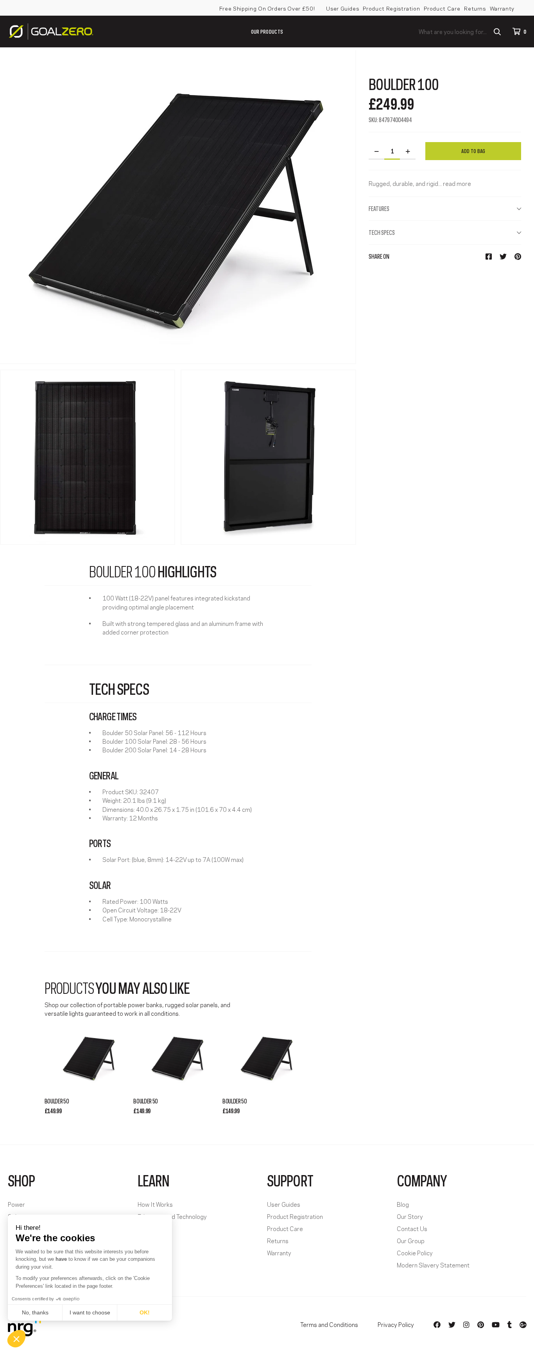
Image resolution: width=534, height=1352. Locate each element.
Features (379, 208)
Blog (403, 1204)
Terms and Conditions (329, 1324)
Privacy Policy (396, 1324)
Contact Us (412, 1228)
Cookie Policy (415, 1253)
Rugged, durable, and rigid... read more (420, 183)
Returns (475, 8)
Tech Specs (382, 232)
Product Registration (391, 8)
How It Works (155, 1204)
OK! (145, 1312)
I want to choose (90, 1312)
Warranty (502, 8)
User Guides (342, 8)
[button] (16, 1338)
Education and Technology (172, 1216)
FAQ (143, 1228)
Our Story (410, 1216)
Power (16, 1204)
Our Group (411, 1241)
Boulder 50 (57, 1100)
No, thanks (35, 1312)
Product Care (442, 8)
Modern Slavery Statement (433, 1265)
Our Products (267, 31)
